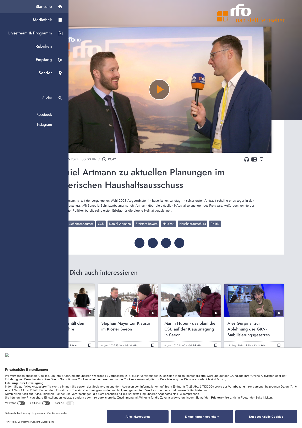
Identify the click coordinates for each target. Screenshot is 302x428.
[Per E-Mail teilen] (179, 243)
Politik (215, 223)
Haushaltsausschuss (192, 223)
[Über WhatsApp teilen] (166, 243)
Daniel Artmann (120, 223)
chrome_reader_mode (254, 159)
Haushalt (168, 223)
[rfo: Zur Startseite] (251, 13)
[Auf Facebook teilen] (139, 243)
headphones (246, 159)
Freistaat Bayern (147, 223)
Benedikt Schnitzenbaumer (74, 223)
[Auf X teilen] (153, 243)
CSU (101, 223)
